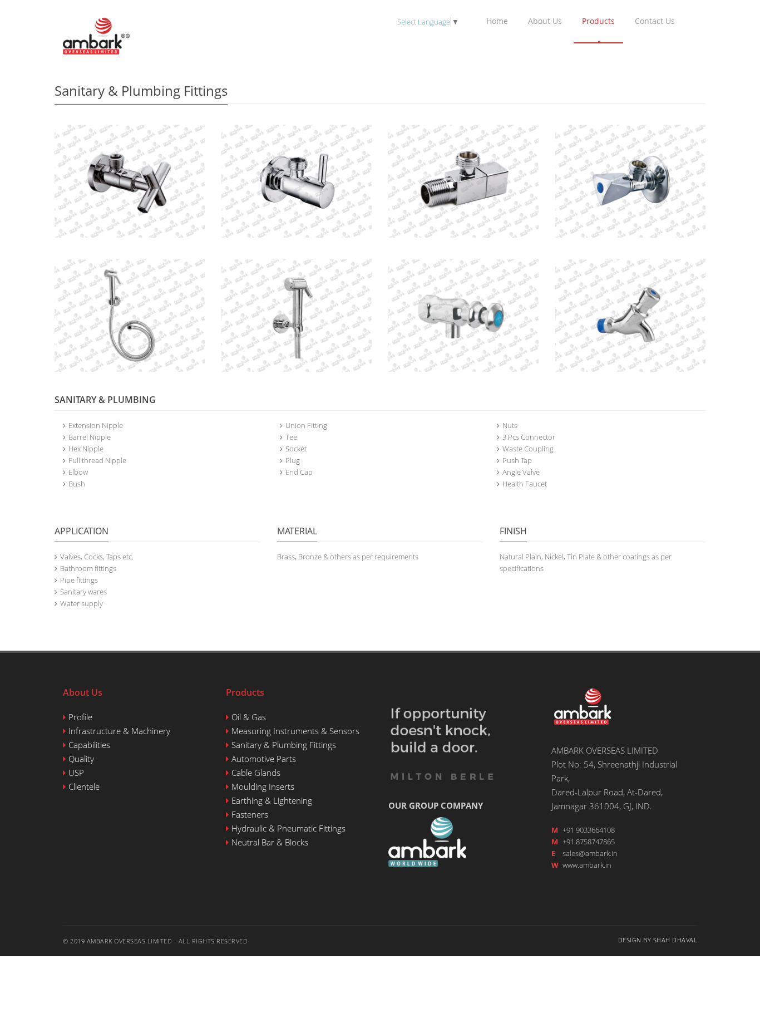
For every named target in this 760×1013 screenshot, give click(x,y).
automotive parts (263, 758)
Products (598, 21)
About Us (545, 21)
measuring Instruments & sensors (295, 730)
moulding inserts (262, 786)
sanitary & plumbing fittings (283, 744)
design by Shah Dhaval (658, 940)
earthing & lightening (271, 800)
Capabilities (89, 744)
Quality (81, 758)
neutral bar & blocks (269, 842)
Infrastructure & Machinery (119, 730)
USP (76, 772)
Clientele (84, 786)
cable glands (255, 772)
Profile (80, 716)
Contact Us (655, 21)
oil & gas (248, 716)
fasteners (249, 814)
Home (497, 21)
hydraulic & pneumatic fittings (288, 828)
